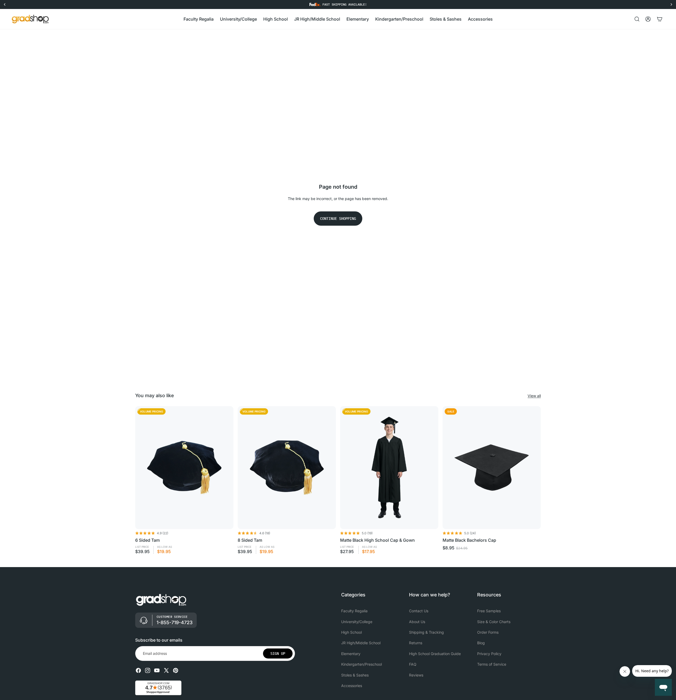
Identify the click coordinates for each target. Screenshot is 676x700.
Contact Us (418, 611)
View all (534, 395)
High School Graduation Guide (435, 653)
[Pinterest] (175, 670)
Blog (481, 643)
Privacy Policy (489, 653)
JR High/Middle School (361, 643)
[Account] (648, 19)
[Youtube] (157, 670)
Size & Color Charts (493, 621)
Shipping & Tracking (426, 632)
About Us (417, 621)
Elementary (350, 653)
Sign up (277, 653)
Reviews (416, 675)
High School (351, 632)
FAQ (412, 664)
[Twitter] (166, 670)
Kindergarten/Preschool (361, 664)
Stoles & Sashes (355, 675)
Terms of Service (491, 664)
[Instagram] (147, 670)
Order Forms (488, 632)
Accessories (351, 685)
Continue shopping (338, 218)
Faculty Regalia (354, 611)
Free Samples (489, 611)
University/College (356, 621)
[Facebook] (138, 670)
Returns (415, 643)
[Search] (637, 19)
